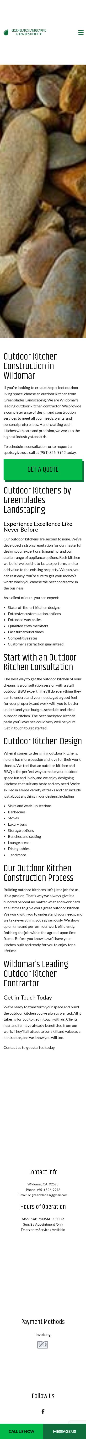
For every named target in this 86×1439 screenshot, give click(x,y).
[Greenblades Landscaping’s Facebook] (43, 1411)
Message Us (64, 1431)
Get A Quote (43, 469)
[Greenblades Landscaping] (6, 31)
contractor (12, 1037)
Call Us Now (21, 1431)
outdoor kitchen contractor (38, 406)
